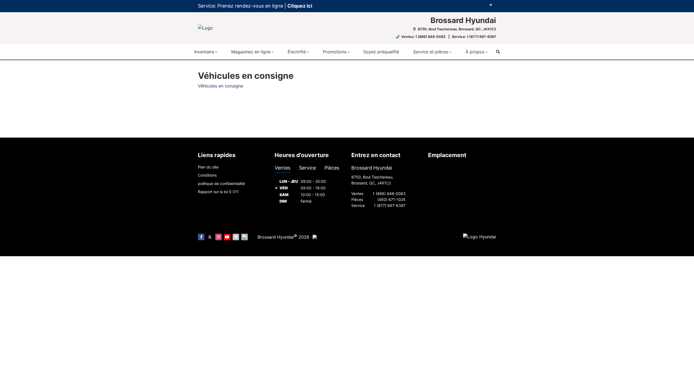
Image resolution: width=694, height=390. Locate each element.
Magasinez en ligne (251, 51)
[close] (490, 4)
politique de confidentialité (221, 183)
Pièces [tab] (331, 168)
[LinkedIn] (236, 237)
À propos (474, 51)
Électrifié (297, 51)
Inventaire (204, 51)
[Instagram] (218, 237)
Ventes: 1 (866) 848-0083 (423, 37)
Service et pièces (430, 51)
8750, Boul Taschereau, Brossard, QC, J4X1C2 (456, 29)
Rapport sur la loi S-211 (218, 191)
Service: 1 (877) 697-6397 (474, 37)
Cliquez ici (299, 6)
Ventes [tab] (282, 168)
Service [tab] (307, 168)
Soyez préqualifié (381, 51)
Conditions (207, 175)
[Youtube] (227, 237)
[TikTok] (244, 237)
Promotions (334, 51)
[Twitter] (210, 237)
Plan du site (208, 167)
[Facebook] (201, 237)
